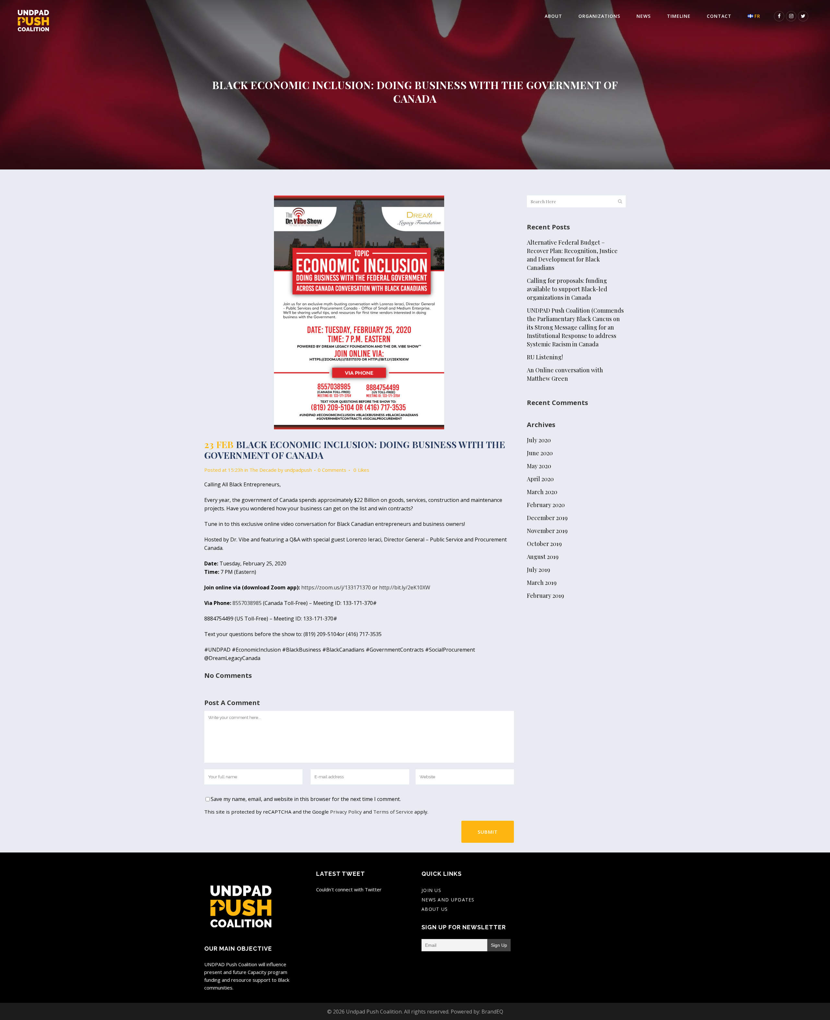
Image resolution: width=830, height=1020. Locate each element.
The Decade (263, 470)
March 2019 (542, 582)
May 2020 (539, 466)
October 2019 (544, 544)
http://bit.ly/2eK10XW (404, 587)
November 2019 (547, 531)
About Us (434, 909)
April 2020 (540, 479)
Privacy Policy (346, 811)
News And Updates (448, 900)
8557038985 (247, 603)
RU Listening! (545, 357)
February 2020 (546, 505)
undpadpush (298, 470)
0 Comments (332, 470)
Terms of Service (393, 811)
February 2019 (545, 595)
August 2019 (543, 557)
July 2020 (539, 440)
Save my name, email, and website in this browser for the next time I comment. (306, 799)
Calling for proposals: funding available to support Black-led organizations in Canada (567, 289)
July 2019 (538, 570)
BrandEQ (492, 1011)
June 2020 (540, 453)
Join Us (431, 890)
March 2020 (542, 492)
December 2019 (547, 518)
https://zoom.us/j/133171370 (336, 587)
